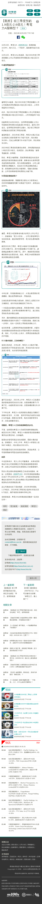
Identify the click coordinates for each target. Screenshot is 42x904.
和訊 (19, 856)
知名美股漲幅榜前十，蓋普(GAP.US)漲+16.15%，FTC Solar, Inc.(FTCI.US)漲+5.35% (22, 811)
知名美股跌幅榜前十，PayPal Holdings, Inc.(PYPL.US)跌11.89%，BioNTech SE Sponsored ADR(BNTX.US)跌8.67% (23, 802)
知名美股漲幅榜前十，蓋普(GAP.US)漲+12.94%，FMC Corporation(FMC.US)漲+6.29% (22, 761)
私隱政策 (30, 847)
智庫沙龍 (29, 5)
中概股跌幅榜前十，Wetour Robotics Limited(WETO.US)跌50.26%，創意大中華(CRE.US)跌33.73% (23, 770)
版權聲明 (14, 847)
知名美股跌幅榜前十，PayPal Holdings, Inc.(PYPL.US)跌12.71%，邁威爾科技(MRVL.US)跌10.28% (24, 752)
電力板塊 (13, 506)
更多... (34, 859)
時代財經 (32, 856)
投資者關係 (6, 847)
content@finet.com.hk (13, 542)
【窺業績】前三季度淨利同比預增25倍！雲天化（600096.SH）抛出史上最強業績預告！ (23, 658)
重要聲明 (22, 847)
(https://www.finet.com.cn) (23, 566)
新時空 (25, 856)
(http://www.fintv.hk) (24, 569)
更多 (38, 743)
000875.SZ (18, 474)
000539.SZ (23, 45)
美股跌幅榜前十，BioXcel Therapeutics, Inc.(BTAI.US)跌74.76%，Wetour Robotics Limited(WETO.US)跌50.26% (23, 785)
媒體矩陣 (21, 5)
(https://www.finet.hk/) (18, 563)
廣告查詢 (14, 844)
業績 (5, 510)
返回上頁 (33, 578)
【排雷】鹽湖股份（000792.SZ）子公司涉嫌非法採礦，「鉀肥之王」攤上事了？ (31, 593)
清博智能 (5, 856)
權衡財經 (19, 859)
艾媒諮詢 (13, 856)
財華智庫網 (12, 2)
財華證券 (36, 2)
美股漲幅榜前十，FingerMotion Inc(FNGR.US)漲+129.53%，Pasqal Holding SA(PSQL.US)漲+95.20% (24, 794)
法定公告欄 (6, 844)
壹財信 (12, 859)
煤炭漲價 (24, 506)
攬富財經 (27, 859)
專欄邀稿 (30, 844)
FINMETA (29, 2)
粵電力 (34, 506)
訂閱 (29, 11)
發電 (5, 506)
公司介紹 (22, 844)
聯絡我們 (36, 5)
